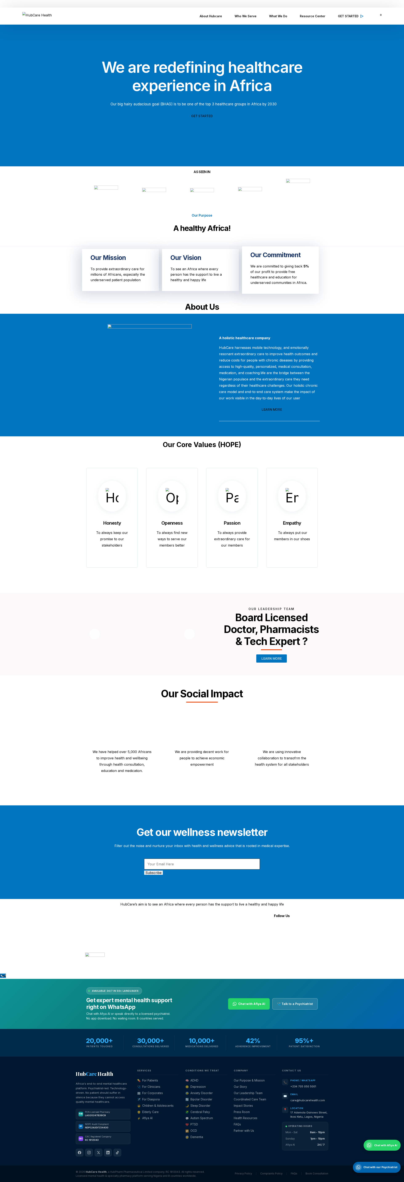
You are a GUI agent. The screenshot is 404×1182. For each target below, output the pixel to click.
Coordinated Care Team (250, 1099)
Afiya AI (145, 1118)
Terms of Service (95, 966)
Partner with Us (244, 1130)
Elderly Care (148, 1112)
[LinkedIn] (108, 1152)
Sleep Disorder (197, 1105)
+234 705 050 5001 (303, 1086)
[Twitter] (273, 928)
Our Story (240, 1086)
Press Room (242, 1112)
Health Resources (245, 1118)
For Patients (147, 1080)
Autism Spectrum (199, 1118)
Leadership (174, 926)
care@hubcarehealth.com (307, 1100)
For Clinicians (148, 1086)
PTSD (191, 1124)
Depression (195, 1086)
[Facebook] (250, 928)
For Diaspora (148, 1099)
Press (169, 952)
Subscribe (153, 873)
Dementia (194, 1137)
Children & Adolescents (155, 1105)
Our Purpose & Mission (249, 1080)
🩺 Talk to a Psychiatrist (295, 1004)
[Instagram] (262, 928)
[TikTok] (117, 1152)
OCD (191, 1130)
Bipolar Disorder (198, 1099)
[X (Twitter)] (98, 1152)
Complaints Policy (271, 1173)
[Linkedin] (285, 928)
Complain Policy (134, 966)
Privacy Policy (116, 966)
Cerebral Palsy (197, 1112)
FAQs (169, 958)
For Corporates (150, 1093)
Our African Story (179, 939)
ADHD (191, 1080)
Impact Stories (243, 1105)
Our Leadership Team (248, 1093)
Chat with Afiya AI (251, 1004)
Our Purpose (175, 933)
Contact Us (174, 945)
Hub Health (94, 1073)
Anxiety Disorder (199, 1093)
